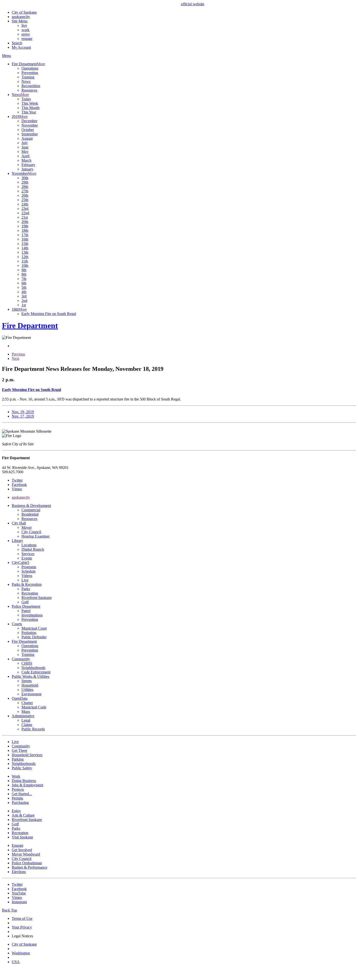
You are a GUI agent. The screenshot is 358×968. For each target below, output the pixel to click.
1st (23, 305)
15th (24, 244)
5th (23, 287)
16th (24, 239)
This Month (30, 108)
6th (23, 283)
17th (24, 235)
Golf (24, 602)
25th (24, 200)
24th (24, 204)
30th (24, 178)
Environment (31, 694)
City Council (31, 532)
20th (24, 222)
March (26, 160)
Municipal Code (33, 707)
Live (24, 580)
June (24, 147)
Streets (26, 681)
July (24, 143)
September (29, 134)
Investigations (32, 615)
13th (24, 252)
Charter (27, 703)
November (29, 125)
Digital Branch (32, 549)
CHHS (26, 663)
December (29, 121)
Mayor (26, 527)
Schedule (28, 571)
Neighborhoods (33, 668)
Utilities (27, 690)
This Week (29, 103)
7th (23, 279)
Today (26, 99)
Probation (28, 633)
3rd (24, 296)
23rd (24, 208)
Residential (29, 514)
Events (26, 558)
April (25, 156)
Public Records (33, 729)
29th (24, 182)
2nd (24, 300)
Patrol (25, 611)
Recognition (30, 86)
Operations (29, 68)
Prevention (29, 73)
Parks (25, 589)
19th (24, 226)
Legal (25, 720)
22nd (25, 213)
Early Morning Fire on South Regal (48, 314)
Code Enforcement (35, 672)
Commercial (30, 510)
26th (24, 195)
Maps (25, 711)
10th (24, 265)
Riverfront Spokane (36, 598)
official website (192, 4)
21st (24, 217)
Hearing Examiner (35, 536)
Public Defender (34, 637)
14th (24, 248)
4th (23, 292)
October (27, 130)
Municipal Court (34, 628)
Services (27, 554)
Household (29, 685)
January (27, 169)
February (28, 165)
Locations (29, 545)
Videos (26, 576)
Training (27, 77)
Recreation (29, 593)
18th (24, 230)
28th (24, 187)
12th (24, 257)
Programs (28, 567)
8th (23, 274)
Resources (29, 90)
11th (24, 261)
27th (24, 191)
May (24, 151)
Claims (26, 725)
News (25, 81)
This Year (28, 112)
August (27, 138)
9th (23, 270)
